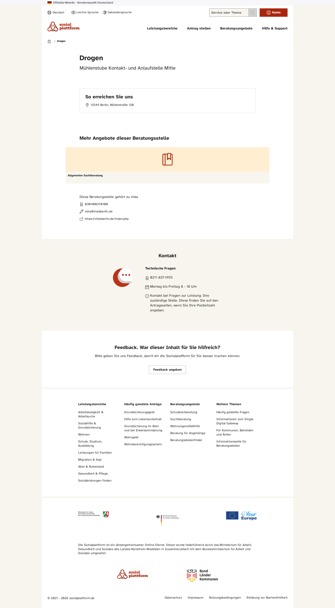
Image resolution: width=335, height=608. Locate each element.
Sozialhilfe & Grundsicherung (89, 425)
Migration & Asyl (89, 459)
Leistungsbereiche (162, 28)
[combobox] (60, 12)
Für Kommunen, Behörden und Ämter (235, 432)
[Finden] (252, 12)
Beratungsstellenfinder (186, 440)
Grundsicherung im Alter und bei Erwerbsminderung (143, 428)
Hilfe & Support (275, 28)
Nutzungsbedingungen (225, 597)
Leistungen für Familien (95, 453)
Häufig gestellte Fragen (233, 412)
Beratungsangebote (236, 28)
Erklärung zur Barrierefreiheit (267, 597)
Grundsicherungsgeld (139, 412)
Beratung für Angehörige (187, 433)
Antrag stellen (199, 28)
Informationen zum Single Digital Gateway (234, 421)
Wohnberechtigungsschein (143, 444)
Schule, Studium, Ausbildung (90, 444)
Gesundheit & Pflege (93, 473)
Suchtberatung (180, 419)
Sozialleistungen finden (94, 480)
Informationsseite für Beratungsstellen (231, 444)
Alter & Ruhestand (91, 466)
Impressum (195, 597)
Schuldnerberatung (183, 412)
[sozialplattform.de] (63, 26)
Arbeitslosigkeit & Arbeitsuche (90, 414)
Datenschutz (173, 597)
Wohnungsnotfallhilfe (185, 426)
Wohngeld (131, 437)
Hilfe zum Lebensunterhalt (143, 419)
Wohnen (84, 434)
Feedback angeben (167, 369)
